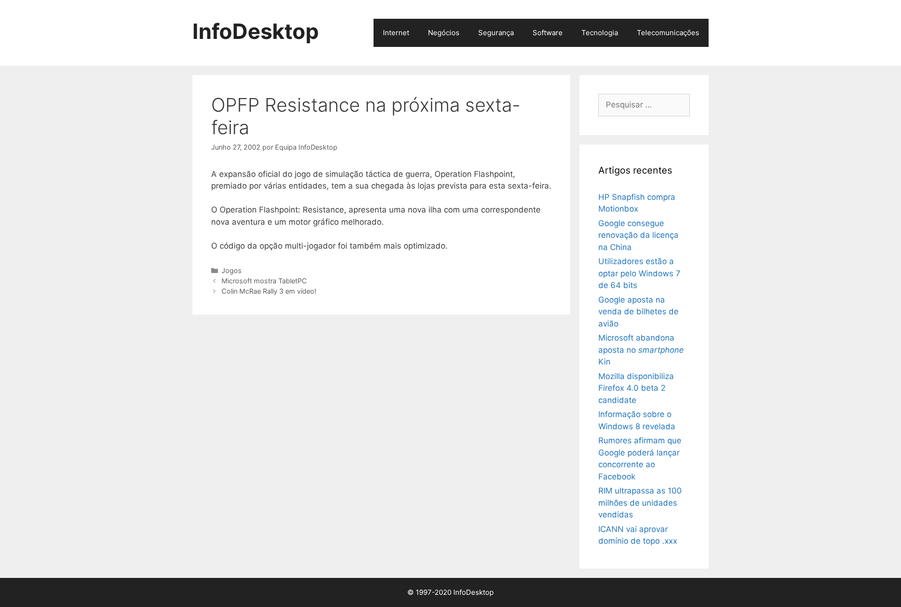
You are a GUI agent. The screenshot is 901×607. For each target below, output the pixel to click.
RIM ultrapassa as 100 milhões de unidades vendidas (640, 502)
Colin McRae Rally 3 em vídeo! (268, 291)
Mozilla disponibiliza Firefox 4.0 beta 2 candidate (636, 388)
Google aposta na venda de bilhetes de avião (638, 311)
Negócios (443, 32)
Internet (396, 32)
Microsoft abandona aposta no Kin (641, 349)
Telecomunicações (668, 32)
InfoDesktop (255, 31)
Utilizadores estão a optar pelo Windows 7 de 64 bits (639, 273)
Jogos (231, 270)
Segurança (496, 32)
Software (548, 32)
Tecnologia (599, 32)
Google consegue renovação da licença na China (638, 235)
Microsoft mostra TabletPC (264, 281)
